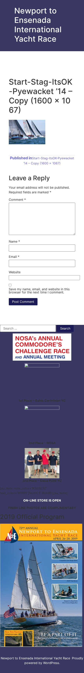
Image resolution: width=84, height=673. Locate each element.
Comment (17, 199)
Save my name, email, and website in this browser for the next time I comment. (39, 291)
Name (14, 241)
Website (15, 272)
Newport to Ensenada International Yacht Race (38, 25)
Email (14, 256)
